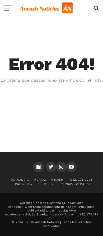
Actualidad (20, 179)
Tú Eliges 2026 (80, 179)
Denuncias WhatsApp (75, 184)
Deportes (45, 184)
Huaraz (40, 179)
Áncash (57, 179)
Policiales (23, 184)
